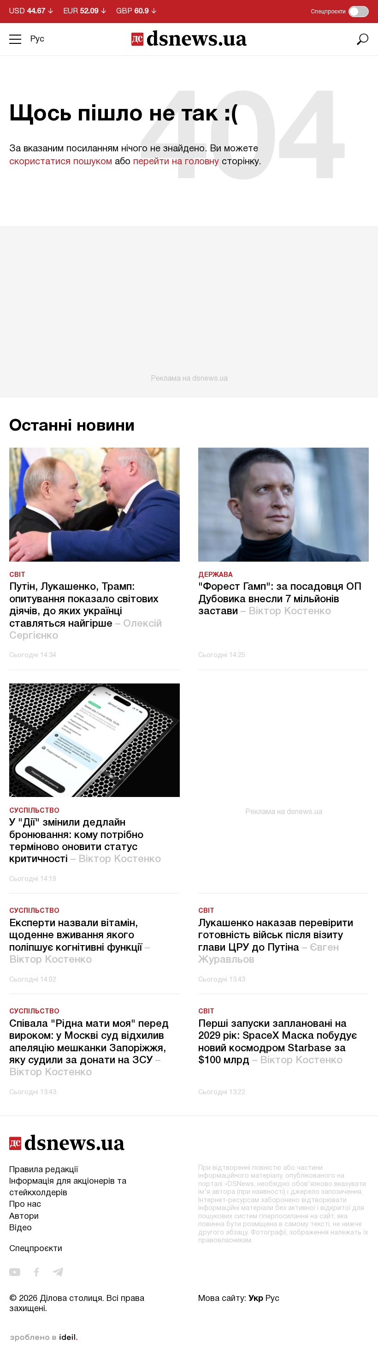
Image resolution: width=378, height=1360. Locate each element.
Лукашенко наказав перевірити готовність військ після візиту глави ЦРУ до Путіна (275, 942)
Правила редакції (43, 1170)
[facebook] (36, 1272)
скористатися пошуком (60, 162)
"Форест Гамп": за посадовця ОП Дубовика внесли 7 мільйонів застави (279, 599)
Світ (17, 575)
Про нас (25, 1205)
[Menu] (15, 39)
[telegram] (57, 1272)
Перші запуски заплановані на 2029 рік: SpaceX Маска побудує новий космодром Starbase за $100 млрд (277, 1042)
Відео (20, 1228)
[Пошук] (363, 39)
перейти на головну (176, 162)
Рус (37, 39)
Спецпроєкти (35, 1249)
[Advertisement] (189, 304)
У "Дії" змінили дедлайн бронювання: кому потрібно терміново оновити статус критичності (85, 841)
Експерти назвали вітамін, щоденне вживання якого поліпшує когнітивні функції (79, 942)
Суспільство (34, 811)
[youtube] (15, 1272)
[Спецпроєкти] (358, 11)
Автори (24, 1217)
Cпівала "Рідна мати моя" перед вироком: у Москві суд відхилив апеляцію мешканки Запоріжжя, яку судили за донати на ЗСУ (89, 1048)
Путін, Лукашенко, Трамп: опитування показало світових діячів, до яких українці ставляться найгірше (85, 611)
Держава (215, 575)
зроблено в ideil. (43, 1338)
